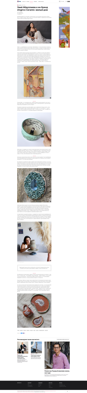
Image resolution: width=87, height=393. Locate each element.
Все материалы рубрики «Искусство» (63, 339)
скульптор (46, 330)
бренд (18, 330)
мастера (37, 330)
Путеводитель (30, 386)
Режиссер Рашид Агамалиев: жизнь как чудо (57, 372)
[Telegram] (22, 333)
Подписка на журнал (62, 386)
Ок (67, 391)
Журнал (60, 382)
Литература (50, 387)
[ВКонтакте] (21, 333)
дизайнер (21, 330)
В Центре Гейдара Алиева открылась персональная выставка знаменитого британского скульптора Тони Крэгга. (36, 358)
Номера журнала (41, 1)
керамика (28, 330)
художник (31, 330)
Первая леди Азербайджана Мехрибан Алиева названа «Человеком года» (22, 357)
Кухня (39, 386)
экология (24, 330)
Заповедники (30, 385)
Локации (27, 1)
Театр (50, 386)
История (39, 385)
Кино (49, 385)
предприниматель (41, 330)
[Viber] (23, 333)
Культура (31, 1)
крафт (34, 330)
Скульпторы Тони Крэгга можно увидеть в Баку (36, 356)
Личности (24, 1)
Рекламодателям (62, 385)
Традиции (35, 1)
